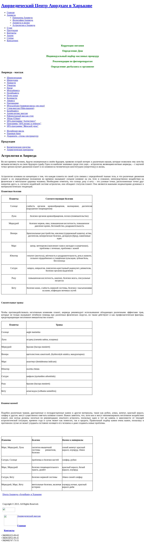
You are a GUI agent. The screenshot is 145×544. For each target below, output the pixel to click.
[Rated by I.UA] (9, 511)
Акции (10, 35)
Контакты (11, 33)
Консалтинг (12, 40)
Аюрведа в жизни (21, 23)
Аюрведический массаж (29, 516)
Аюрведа (11, 15)
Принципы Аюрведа (22, 17)
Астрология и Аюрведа (23, 25)
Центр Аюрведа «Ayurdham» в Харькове (22, 494)
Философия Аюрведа (22, 20)
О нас (9, 28)
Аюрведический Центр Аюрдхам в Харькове (46, 5)
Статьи (10, 38)
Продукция (12, 30)
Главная (10, 12)
